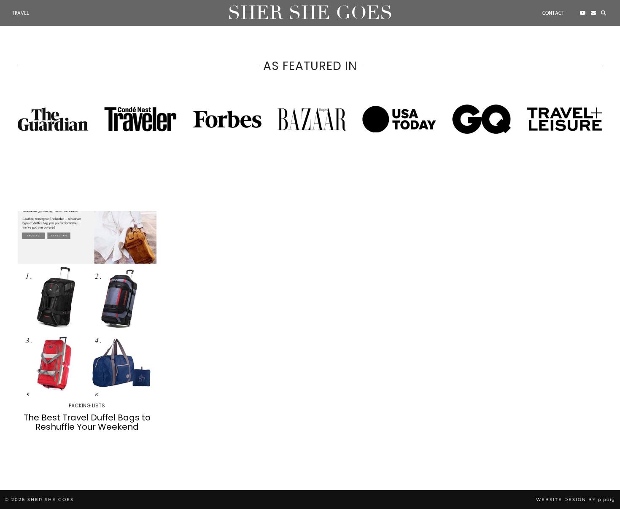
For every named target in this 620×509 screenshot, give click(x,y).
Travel (20, 13)
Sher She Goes (310, 12)
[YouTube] (583, 13)
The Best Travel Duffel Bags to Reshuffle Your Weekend (87, 422)
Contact (553, 13)
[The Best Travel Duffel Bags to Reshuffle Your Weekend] (87, 303)
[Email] (593, 13)
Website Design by (575, 499)
